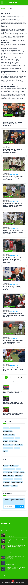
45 (18, 377)
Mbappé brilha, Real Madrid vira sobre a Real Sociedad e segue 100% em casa (13, 232)
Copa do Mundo (13, 441)
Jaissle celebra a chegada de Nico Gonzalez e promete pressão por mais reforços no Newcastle (12, 260)
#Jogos (22, 472)
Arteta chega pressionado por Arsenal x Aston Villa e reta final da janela (13, 315)
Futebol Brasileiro (8, 444)
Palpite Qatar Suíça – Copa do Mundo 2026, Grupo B (16, 562)
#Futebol (5, 465)
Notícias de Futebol (9, 306)
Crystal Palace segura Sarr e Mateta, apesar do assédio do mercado (12, 392)
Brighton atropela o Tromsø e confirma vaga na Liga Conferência (12, 124)
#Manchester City (7, 478)
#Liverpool (6, 485)
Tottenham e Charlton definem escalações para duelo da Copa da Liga (13, 369)
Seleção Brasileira (8, 447)
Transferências (19, 444)
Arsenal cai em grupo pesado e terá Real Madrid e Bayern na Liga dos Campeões (13, 151)
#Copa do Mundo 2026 (16, 482)
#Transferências (7, 472)
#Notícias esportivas (8, 468)
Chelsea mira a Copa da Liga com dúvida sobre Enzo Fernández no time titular (13, 403)
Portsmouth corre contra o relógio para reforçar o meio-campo (12, 288)
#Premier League (14, 465)
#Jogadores (6, 482)
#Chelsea (16, 472)
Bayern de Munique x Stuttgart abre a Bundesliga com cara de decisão (13, 414)
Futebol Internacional (9, 434)
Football (17, 447)
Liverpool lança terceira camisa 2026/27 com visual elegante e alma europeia (13, 178)
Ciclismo (5, 451)
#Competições (17, 478)
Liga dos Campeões (9, 115)
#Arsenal (18, 468)
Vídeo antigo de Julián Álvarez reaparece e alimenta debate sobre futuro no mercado (12, 205)
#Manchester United (8, 475)
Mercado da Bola (8, 196)
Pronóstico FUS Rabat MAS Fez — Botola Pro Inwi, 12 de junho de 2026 (16, 568)
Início (3, 8)
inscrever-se (19, 506)
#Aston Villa (14, 485)
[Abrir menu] (2, 2)
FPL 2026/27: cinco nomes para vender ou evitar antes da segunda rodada (13, 342)
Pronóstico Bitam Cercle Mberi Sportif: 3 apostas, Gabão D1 (15, 557)
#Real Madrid (18, 475)
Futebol (5, 441)
